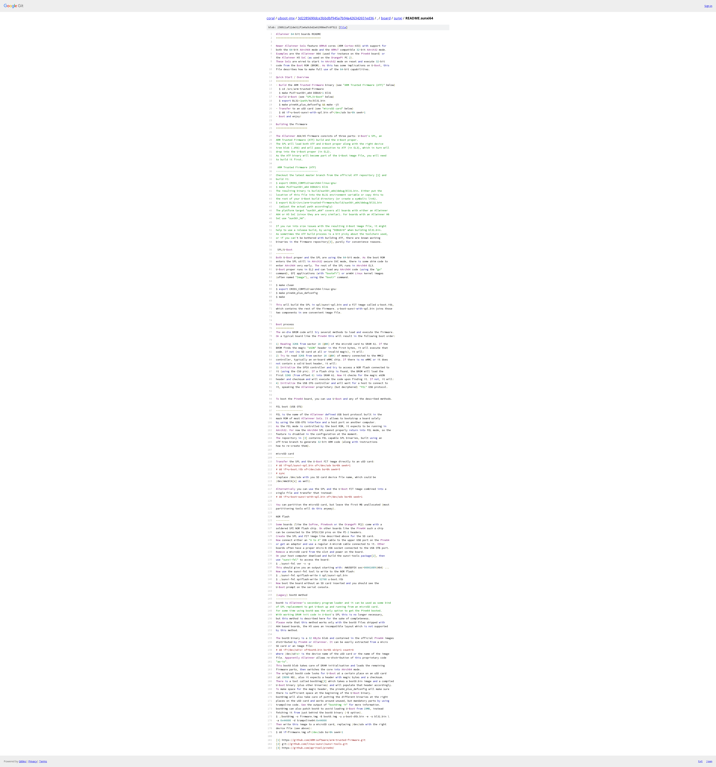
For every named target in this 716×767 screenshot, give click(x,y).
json (709, 761)
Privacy (32, 761)
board (386, 18)
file (343, 27)
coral (271, 18)
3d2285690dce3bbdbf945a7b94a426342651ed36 (336, 18)
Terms (43, 761)
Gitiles (22, 761)
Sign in (708, 6)
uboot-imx (286, 18)
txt (700, 761)
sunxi (398, 18)
